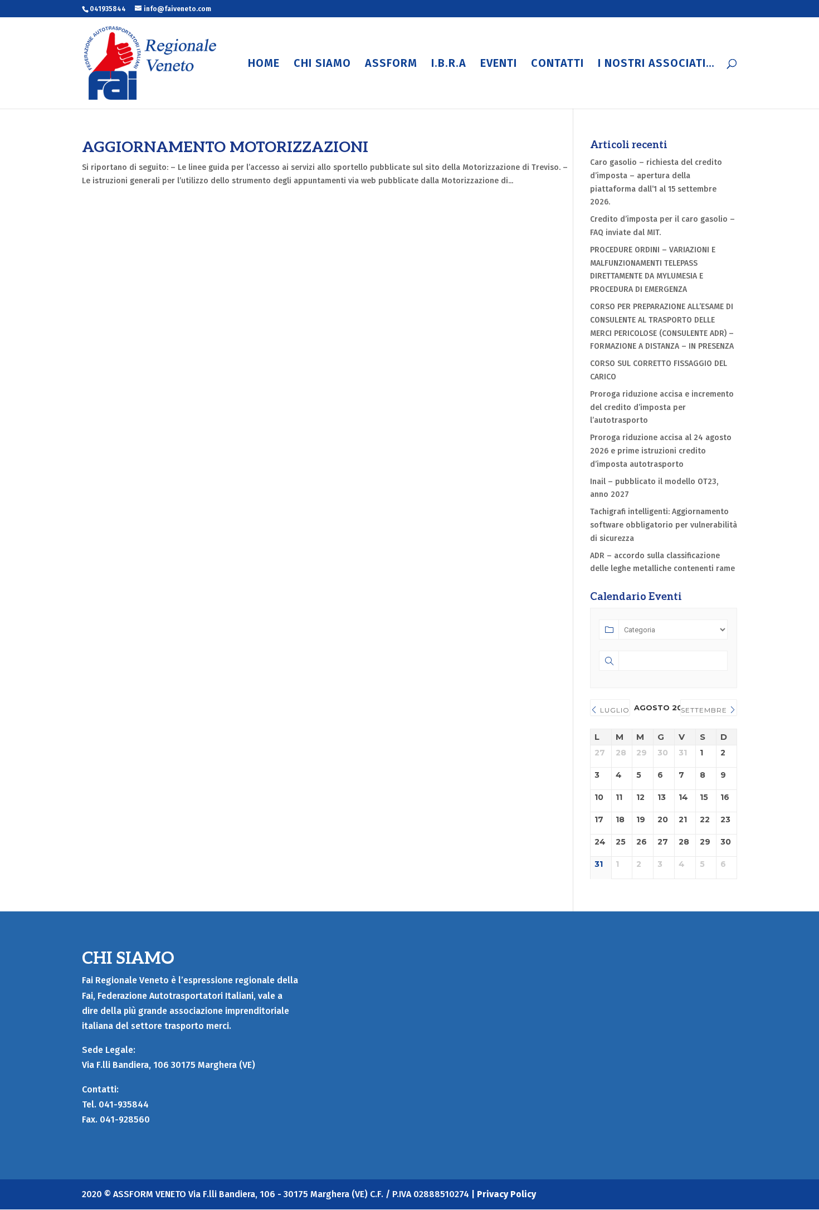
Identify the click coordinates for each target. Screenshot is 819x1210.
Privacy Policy (506, 1194)
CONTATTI (557, 64)
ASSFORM (391, 64)
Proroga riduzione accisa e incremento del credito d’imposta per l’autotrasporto (662, 407)
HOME (264, 64)
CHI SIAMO (322, 64)
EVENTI (498, 64)
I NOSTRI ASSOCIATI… (656, 64)
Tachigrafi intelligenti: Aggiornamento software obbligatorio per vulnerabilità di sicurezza (663, 525)
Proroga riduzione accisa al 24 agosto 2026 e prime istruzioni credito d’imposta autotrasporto (661, 451)
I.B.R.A (448, 64)
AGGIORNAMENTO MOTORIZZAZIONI (225, 148)
